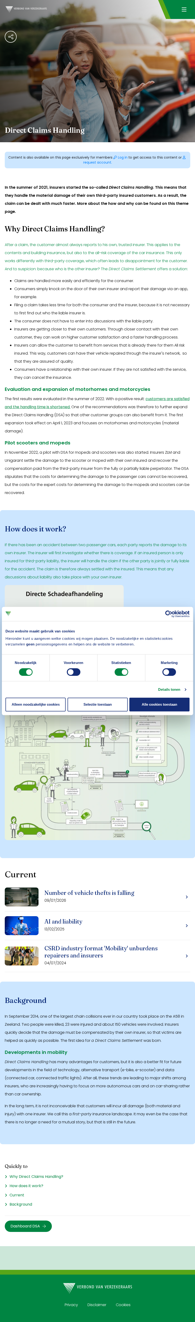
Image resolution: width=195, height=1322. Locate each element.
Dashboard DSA (25, 1226)
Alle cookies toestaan (159, 704)
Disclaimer (97, 1305)
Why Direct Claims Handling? (36, 1176)
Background (21, 1204)
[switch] (73, 672)
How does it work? (26, 1186)
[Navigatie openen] (183, 9)
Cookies (123, 1305)
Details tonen (169, 689)
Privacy (71, 1305)
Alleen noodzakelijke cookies (36, 704)
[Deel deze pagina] (11, 37)
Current (17, 1195)
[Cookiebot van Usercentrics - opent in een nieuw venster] (169, 614)
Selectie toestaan (97, 704)
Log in (123, 157)
